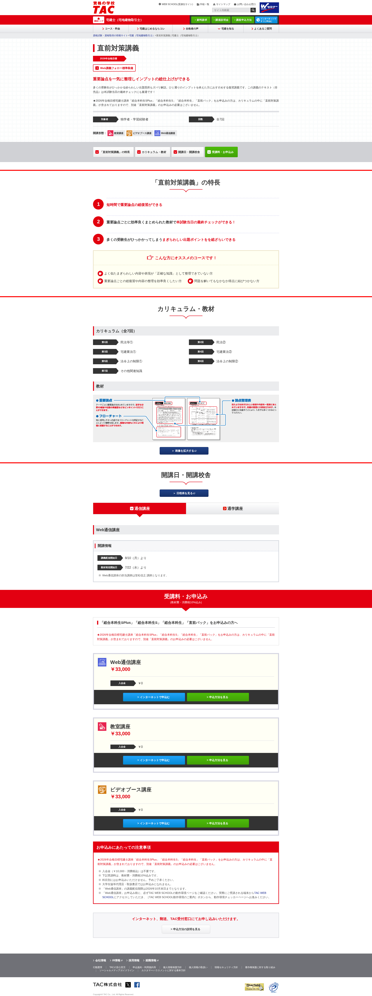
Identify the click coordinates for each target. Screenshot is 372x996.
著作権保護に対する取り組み (260, 967)
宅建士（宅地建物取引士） (124, 20)
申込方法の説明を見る (186, 929)
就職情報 (151, 960)
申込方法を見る (218, 697)
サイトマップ (223, 4)
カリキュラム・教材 (154, 152)
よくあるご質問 (263, 28)
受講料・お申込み (223, 152)
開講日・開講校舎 (189, 152)
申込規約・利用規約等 (144, 967)
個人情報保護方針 (172, 967)
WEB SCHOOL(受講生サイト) (177, 4)
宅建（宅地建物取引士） (142, 35)
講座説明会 (222, 19)
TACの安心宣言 (117, 967)
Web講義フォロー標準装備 (116, 68)
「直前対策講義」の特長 (115, 152)
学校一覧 (204, 4)
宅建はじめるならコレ (152, 28)
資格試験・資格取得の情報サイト (110, 35)
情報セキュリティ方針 (226, 967)
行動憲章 (97, 967)
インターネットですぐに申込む (268, 20)
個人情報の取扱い (198, 967)
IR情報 (116, 960)
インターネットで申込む (155, 697)
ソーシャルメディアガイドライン (116, 970)
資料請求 (202, 19)
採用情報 (134, 960)
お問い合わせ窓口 (246, 4)
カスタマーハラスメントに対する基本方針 (163, 970)
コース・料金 (112, 28)
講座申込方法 (244, 19)
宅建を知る (227, 28)
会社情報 (100, 960)
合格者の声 (192, 28)
